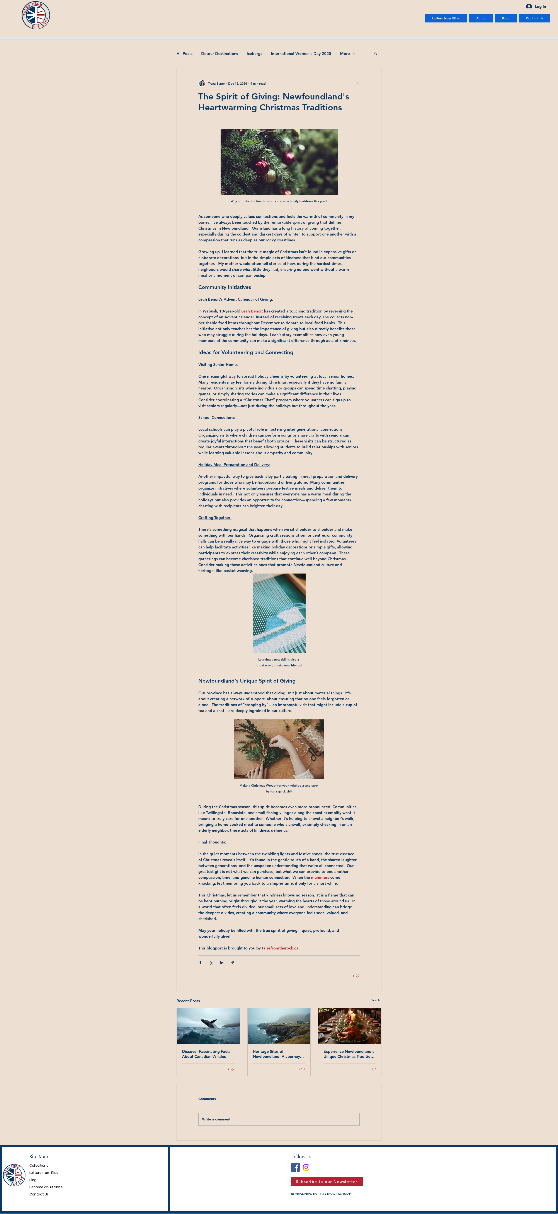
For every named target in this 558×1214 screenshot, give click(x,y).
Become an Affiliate (46, 1187)
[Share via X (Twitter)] (211, 963)
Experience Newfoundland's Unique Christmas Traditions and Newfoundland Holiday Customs (348, 1054)
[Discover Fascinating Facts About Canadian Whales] (208, 1026)
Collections (38, 1165)
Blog (32, 1179)
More (345, 53)
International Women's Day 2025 (301, 53)
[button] (376, 53)
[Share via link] (232, 963)
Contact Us (39, 1194)
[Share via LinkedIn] (222, 963)
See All (376, 1000)
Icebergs (254, 53)
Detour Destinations (219, 53)
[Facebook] (295, 1167)
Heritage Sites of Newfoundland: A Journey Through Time (276, 1054)
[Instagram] (306, 1167)
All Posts (184, 53)
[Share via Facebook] (200, 963)
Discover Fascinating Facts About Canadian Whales (206, 1054)
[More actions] (357, 83)
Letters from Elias (43, 1172)
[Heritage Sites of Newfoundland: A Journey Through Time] (279, 1026)
